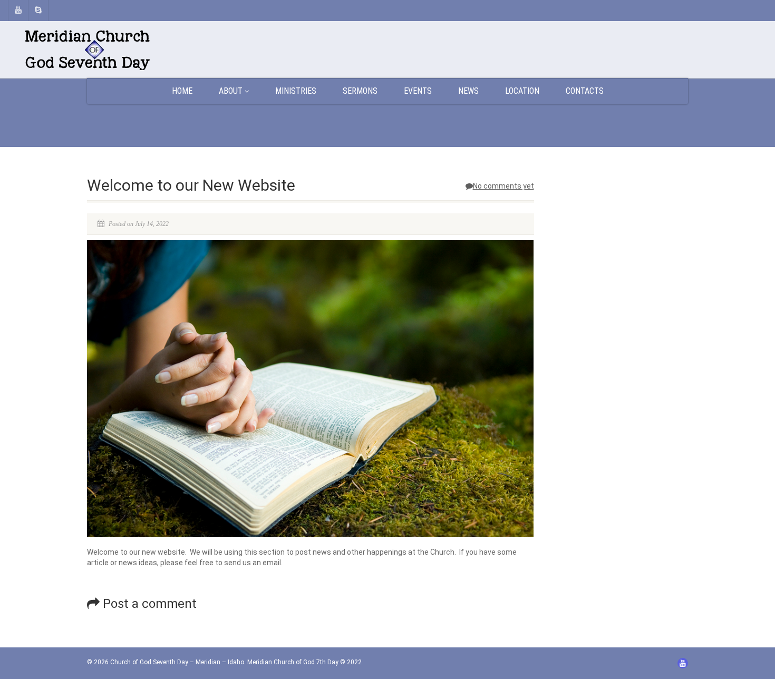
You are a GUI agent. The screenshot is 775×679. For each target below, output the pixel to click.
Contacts (585, 91)
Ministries (295, 91)
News (468, 91)
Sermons (360, 91)
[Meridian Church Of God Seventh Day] (129, 50)
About (231, 91)
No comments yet (503, 186)
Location (522, 91)
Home (182, 91)
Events (418, 91)
